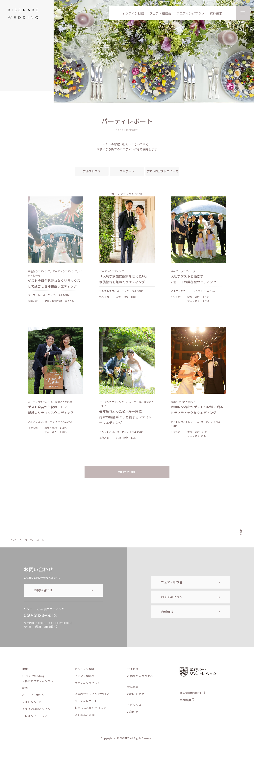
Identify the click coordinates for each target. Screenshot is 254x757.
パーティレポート (85, 701)
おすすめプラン (172, 597)
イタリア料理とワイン (36, 709)
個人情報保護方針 (191, 693)
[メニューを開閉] (243, 13)
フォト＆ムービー (33, 702)
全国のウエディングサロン (91, 694)
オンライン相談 (133, 13)
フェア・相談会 (160, 13)
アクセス (132, 669)
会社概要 (185, 700)
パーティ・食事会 (33, 695)
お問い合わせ (43, 590)
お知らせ (133, 712)
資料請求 (216, 13)
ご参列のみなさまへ (140, 676)
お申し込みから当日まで (90, 708)
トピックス (134, 705)
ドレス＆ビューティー (36, 716)
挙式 (25, 688)
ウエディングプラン (190, 13)
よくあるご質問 (84, 715)
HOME (12, 540)
